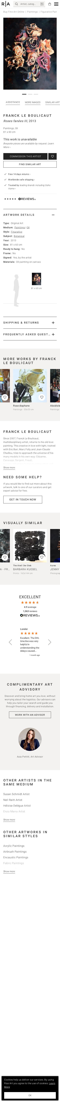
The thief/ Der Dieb (22, 565)
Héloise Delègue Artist (17, 805)
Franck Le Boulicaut (27, 116)
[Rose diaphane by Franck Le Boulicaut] (30, 385)
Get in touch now (22, 499)
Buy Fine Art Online (13, 11)
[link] (42, 4)
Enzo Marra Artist (14, 811)
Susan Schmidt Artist (16, 794)
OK (30, 1095)
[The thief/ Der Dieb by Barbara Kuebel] (30, 545)
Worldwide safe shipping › (21, 179)
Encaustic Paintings (15, 857)
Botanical (19, 236)
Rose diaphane (21, 405)
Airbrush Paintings (14, 851)
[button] (56, 4)
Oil (28, 227)
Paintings (32, 11)
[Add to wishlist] (52, 156)
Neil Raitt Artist (12, 799)
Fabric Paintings (13, 863)
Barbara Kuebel (25, 569)
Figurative (16, 231)
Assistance (13, 102)
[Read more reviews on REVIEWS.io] (30, 616)
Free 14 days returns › (19, 174)
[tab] (30, 215)
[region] (30, 642)
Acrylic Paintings (13, 845)
